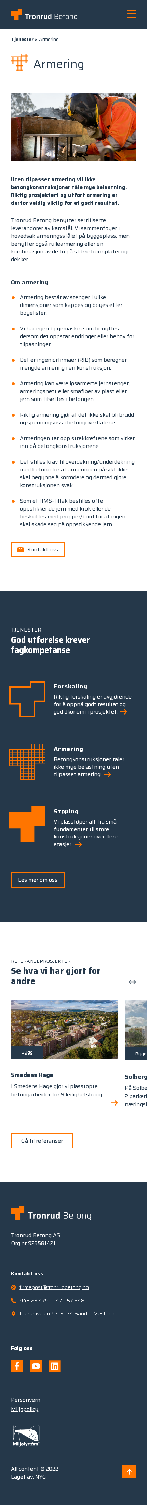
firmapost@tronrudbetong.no (54, 1287)
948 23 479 (34, 1300)
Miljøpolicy (24, 1409)
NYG (40, 1477)
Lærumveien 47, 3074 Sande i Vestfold (67, 1313)
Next (132, 980)
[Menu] (128, 14)
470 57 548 (70, 1300)
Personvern (25, 1400)
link (64, 1054)
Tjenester (22, 39)
